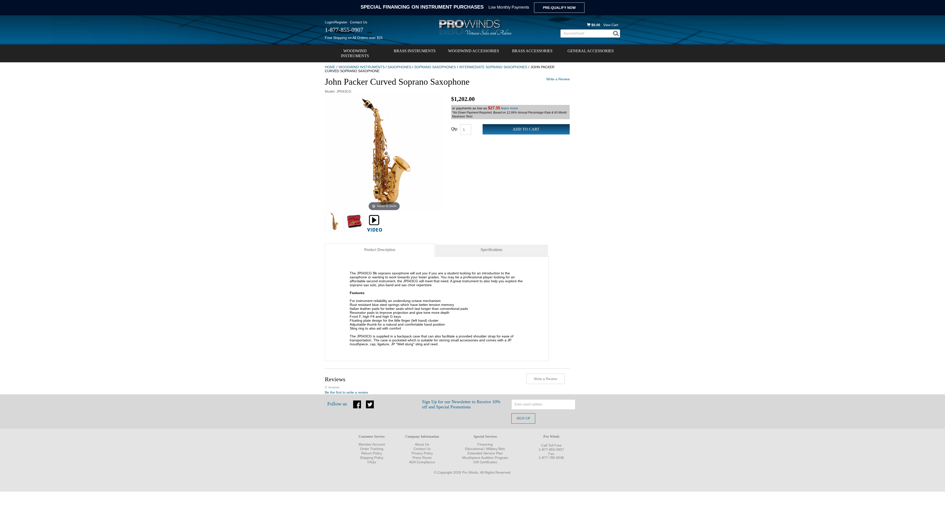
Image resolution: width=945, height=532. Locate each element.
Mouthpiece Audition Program (485, 458)
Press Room (422, 458)
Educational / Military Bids (485, 449)
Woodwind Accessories (473, 51)
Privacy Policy (422, 453)
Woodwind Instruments (355, 53)
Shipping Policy (371, 458)
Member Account (372, 444)
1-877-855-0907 (551, 449)
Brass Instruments (415, 51)
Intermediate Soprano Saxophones (493, 67)
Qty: (454, 129)
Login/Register (336, 22)
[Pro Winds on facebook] (357, 403)
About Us (422, 444)
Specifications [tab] (491, 250)
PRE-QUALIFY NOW (559, 8)
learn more (509, 108)
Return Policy (371, 453)
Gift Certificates (485, 462)
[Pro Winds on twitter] (370, 403)
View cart (610, 25)
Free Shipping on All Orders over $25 (354, 38)
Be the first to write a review (346, 392)
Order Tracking (371, 449)
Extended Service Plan (485, 453)
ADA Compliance (422, 462)
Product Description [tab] (379, 250)
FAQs (371, 462)
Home (330, 67)
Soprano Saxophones (435, 67)
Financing (485, 444)
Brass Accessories (532, 51)
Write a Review (558, 79)
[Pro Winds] (474, 27)
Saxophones (399, 67)
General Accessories (590, 51)
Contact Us (358, 22)
